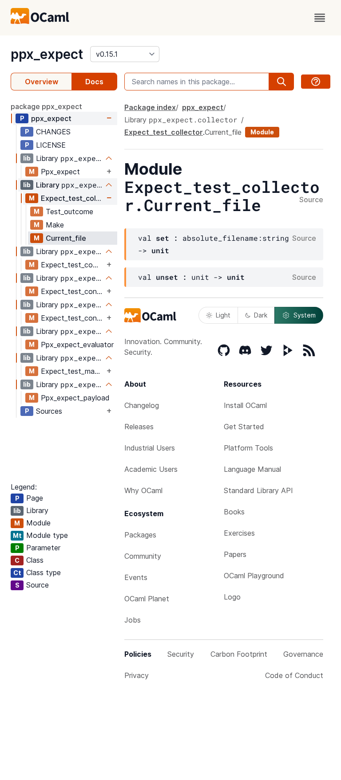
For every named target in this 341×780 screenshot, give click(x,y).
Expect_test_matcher (72, 371)
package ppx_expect (46, 106)
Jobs (132, 619)
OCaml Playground (254, 575)
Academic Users (151, 469)
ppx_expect (47, 54)
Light (223, 315)
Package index (150, 107)
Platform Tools (248, 447)
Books (234, 511)
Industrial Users (149, 447)
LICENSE (51, 145)
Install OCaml (245, 405)
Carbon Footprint (238, 654)
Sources (49, 411)
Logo (232, 596)
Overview (41, 81)
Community (142, 556)
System (304, 315)
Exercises (239, 533)
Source (311, 200)
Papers (235, 554)
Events (135, 577)
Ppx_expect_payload (75, 397)
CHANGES (53, 131)
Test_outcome (69, 211)
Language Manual (252, 469)
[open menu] (320, 18)
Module (262, 132)
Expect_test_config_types (72, 318)
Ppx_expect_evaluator (77, 344)
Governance (303, 654)
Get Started (244, 426)
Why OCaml (143, 490)
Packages (140, 534)
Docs (94, 81)
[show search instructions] (315, 81)
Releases (139, 426)
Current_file (66, 238)
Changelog (141, 405)
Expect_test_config (72, 291)
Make (55, 224)
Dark (260, 315)
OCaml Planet (146, 598)
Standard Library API (258, 490)
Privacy (136, 675)
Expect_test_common (72, 264)
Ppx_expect (60, 171)
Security (180, 654)
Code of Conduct (294, 675)
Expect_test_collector (72, 198)
